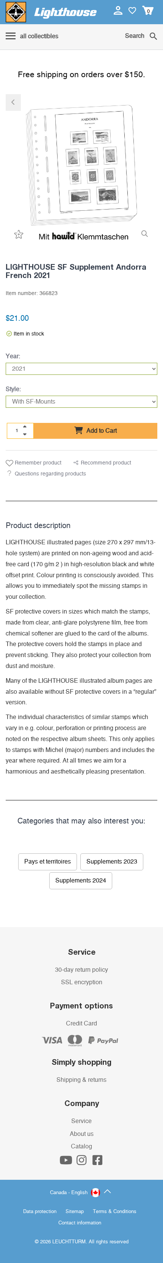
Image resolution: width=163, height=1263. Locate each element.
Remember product (37, 463)
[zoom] (145, 234)
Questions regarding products (50, 474)
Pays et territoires (47, 862)
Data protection (39, 1211)
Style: (13, 389)
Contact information (79, 1223)
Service (81, 1121)
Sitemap (75, 1211)
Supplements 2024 (80, 881)
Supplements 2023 (111, 862)
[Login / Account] (118, 10)
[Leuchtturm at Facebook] (97, 1162)
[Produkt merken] (17, 234)
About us (82, 1134)
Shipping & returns (81, 1080)
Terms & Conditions (114, 1211)
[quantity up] (24, 426)
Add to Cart (101, 431)
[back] (13, 102)
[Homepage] (51, 12)
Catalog (81, 1146)
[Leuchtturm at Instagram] (82, 1162)
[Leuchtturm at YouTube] (67, 1162)
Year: (13, 356)
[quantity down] (24, 434)
